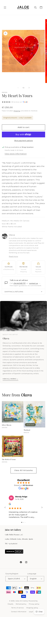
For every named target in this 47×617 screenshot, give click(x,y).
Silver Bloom (6, 425)
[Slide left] (18, 87)
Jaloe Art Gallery (21, 601)
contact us (33, 283)
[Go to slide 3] (25, 522)
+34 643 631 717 (19, 283)
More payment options (23, 140)
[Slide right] (29, 87)
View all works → (10, 379)
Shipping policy (32, 608)
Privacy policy (34, 604)
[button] (5, 7)
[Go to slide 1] (21, 522)
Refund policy (21, 604)
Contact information (18, 611)
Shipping (17, 111)
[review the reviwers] (10, 504)
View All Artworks (23, 470)
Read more (13, 256)
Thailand (27, 430)
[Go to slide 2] (23, 522)
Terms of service (17, 608)
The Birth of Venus (9, 459)
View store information (16, 154)
